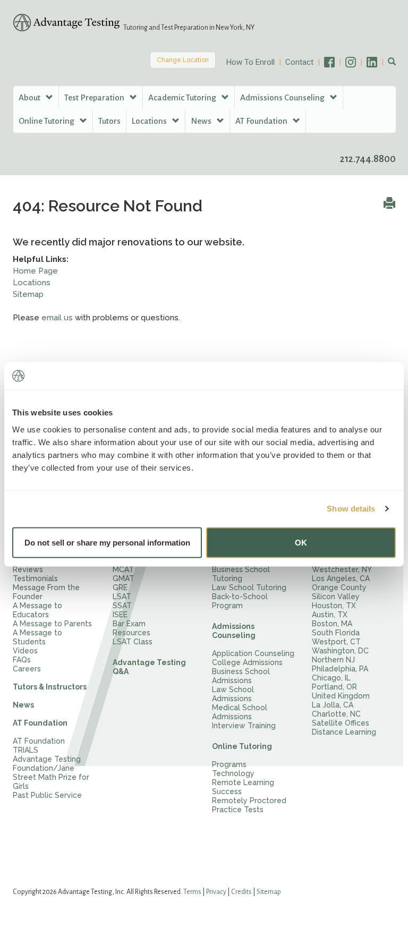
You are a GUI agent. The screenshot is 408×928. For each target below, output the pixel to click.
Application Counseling (253, 653)
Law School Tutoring (249, 587)
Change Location (183, 60)
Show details (351, 508)
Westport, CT (336, 641)
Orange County (339, 587)
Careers (27, 669)
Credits (241, 892)
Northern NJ (333, 659)
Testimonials (35, 578)
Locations (31, 282)
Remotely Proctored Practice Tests (249, 805)
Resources (131, 632)
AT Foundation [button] (262, 120)
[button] (392, 62)
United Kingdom (341, 696)
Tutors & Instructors (50, 687)
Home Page (35, 271)
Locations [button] (150, 120)
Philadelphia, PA (340, 669)
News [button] (202, 120)
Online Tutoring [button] (47, 120)
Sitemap (28, 294)
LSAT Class (132, 641)
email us (57, 317)
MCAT (123, 569)
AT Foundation (40, 723)
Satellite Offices (340, 723)
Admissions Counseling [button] (283, 97)
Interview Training (244, 725)
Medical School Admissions (239, 712)
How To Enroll (250, 62)
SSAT (122, 605)
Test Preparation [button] (95, 97)
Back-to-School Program (240, 601)
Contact (299, 62)
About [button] (30, 97)
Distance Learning (344, 732)
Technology (233, 773)
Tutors (109, 120)
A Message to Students (37, 637)
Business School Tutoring (241, 574)
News (23, 705)
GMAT (123, 578)
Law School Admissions (233, 694)
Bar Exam (129, 623)
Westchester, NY (342, 569)
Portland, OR (334, 687)
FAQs (22, 659)
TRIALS (25, 750)
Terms (192, 892)
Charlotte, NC (336, 714)
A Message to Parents (52, 623)
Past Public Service (47, 795)
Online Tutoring (242, 746)
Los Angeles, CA (341, 578)
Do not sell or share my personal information (107, 542)
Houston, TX (334, 605)
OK (301, 542)
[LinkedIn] (377, 62)
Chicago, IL (331, 678)
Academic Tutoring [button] (183, 97)
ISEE (120, 614)
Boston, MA (332, 623)
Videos (25, 650)
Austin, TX (329, 614)
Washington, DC (340, 650)
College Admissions (247, 662)
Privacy (216, 892)
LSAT (122, 596)
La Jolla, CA (332, 705)
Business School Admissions (241, 676)
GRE (120, 587)
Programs (229, 764)
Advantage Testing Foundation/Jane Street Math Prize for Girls (51, 772)
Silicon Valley (336, 596)
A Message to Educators (37, 610)
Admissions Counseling (234, 631)
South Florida (336, 632)
